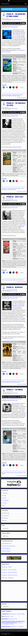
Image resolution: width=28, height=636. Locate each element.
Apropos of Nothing (6, 550)
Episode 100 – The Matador (17, 626)
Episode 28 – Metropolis (14, 287)
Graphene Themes (10, 634)
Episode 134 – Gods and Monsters (9, 569)
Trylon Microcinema (15, 382)
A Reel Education (5, 3)
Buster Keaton (10, 472)
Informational (4, 513)
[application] (14, 23)
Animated (9, 94)
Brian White (5, 618)
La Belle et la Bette (16, 147)
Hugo (14, 235)
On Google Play (5, 500)
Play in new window (11, 25)
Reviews (3, 520)
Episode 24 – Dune (9, 616)
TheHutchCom (5, 613)
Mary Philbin (15, 188)
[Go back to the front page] (13, 1)
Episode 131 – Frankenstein (7, 577)
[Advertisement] (14, 591)
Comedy (15, 472)
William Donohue (6, 626)
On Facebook (5, 493)
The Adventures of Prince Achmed (12, 95)
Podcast (7, 18)
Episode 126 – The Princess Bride (17, 613)
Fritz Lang (9, 381)
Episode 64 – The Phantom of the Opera (16, 104)
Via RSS (3, 505)
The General (22, 409)
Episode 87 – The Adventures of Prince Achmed (15, 15)
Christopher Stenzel (16, 19)
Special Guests (6, 533)
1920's (5, 94)
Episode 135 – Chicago (7, 566)
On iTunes (4, 498)
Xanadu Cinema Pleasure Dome (8, 546)
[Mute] (20, 23)
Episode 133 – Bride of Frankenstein (9, 572)
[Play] (3, 23)
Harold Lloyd (10, 279)
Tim (4, 18)
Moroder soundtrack (15, 333)
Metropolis (13, 381)
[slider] (23, 23)
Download (19, 25)
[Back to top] (25, 633)
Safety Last (22, 224)
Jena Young (14, 108)
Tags (3, 525)
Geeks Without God (6, 548)
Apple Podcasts (11, 27)
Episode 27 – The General (14, 389)
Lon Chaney (9, 188)
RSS (17, 27)
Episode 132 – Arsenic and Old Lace (9, 575)
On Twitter (4, 495)
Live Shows (12, 289)
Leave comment (22, 97)
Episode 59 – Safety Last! (14, 197)
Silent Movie (4, 189)
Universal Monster (12, 189)
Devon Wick (14, 200)
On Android (4, 502)
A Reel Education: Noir (6, 543)
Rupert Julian (21, 188)
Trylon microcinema (18, 304)
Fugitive (14, 310)
